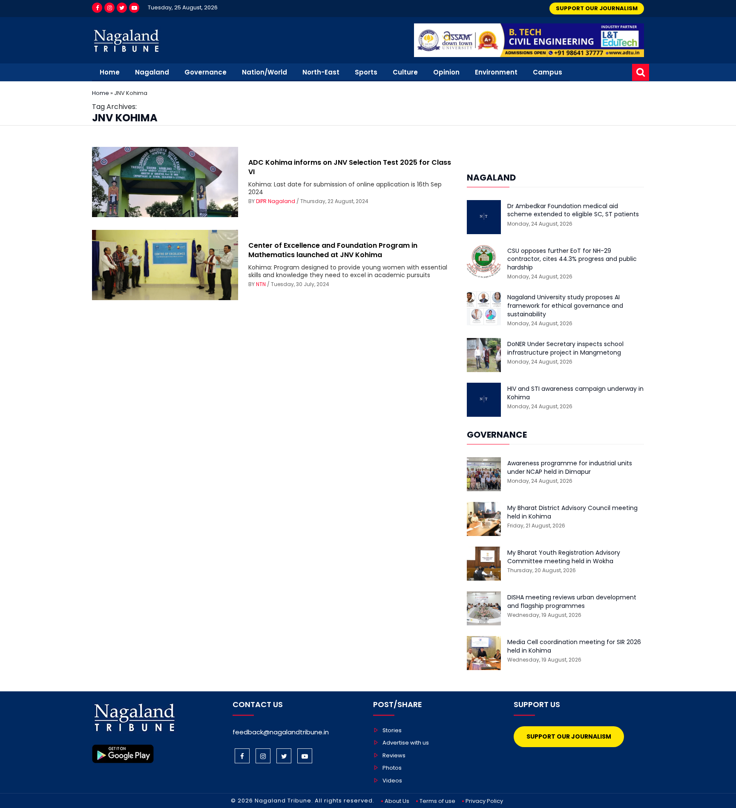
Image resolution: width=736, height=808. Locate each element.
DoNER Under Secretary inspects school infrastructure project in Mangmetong (565, 348)
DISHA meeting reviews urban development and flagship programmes (571, 601)
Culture (405, 72)
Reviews (393, 755)
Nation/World (264, 72)
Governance (205, 72)
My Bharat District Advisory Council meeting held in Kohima (572, 512)
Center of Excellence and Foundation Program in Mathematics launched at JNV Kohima (332, 250)
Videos (392, 780)
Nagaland (152, 72)
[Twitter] (122, 8)
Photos (392, 768)
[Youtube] (134, 8)
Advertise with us (405, 743)
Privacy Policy (484, 801)
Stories (392, 730)
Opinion (446, 72)
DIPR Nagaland (275, 201)
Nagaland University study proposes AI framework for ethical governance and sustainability (565, 305)
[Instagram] (109, 8)
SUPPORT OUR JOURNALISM (597, 8)
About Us (397, 801)
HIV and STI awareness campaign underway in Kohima (575, 393)
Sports (366, 72)
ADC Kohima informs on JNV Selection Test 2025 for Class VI (349, 167)
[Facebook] (97, 8)
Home (110, 72)
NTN (261, 284)
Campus (547, 72)
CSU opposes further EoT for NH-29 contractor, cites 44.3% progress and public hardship (572, 259)
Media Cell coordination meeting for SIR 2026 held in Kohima (574, 646)
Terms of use (437, 801)
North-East (320, 72)
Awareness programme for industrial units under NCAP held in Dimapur (569, 467)
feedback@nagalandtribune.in (281, 732)
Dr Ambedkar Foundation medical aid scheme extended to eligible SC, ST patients (573, 210)
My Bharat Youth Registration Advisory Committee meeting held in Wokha (563, 557)
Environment (496, 72)
